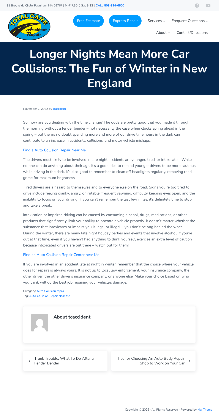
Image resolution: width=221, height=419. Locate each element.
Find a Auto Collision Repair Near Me (54, 150)
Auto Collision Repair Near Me (49, 296)
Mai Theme (204, 410)
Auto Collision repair (50, 291)
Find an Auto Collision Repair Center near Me (61, 254)
